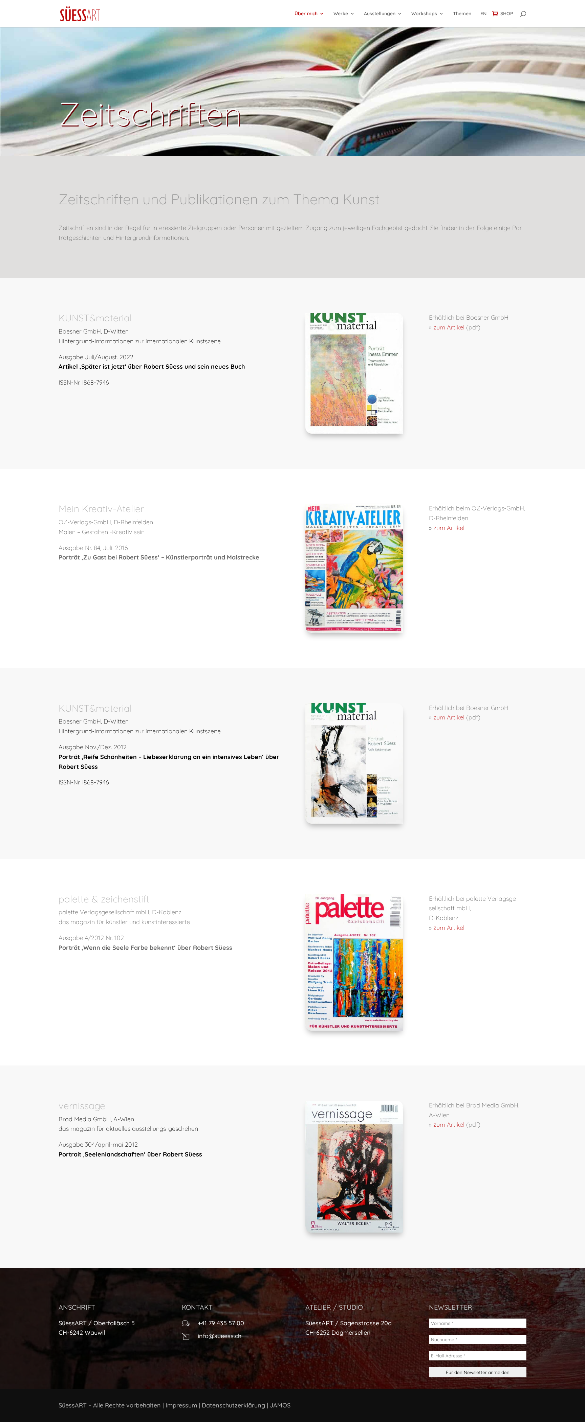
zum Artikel (448, 327)
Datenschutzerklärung (233, 1405)
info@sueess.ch (219, 1336)
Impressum (181, 1405)
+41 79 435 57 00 (221, 1323)
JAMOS (280, 1405)
